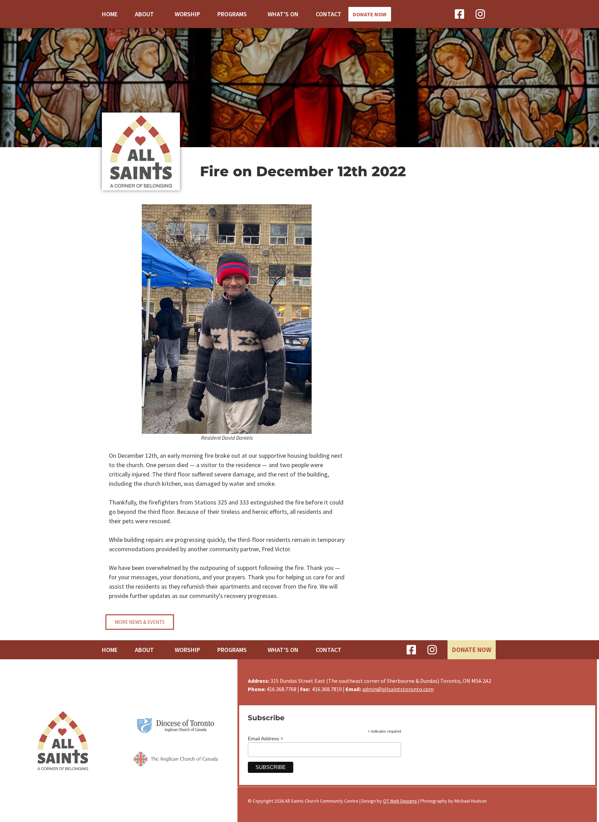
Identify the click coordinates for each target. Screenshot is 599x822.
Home (110, 14)
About (144, 14)
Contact (328, 14)
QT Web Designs (400, 801)
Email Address (265, 738)
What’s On (283, 14)
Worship (187, 14)
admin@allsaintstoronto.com (398, 689)
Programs (232, 14)
